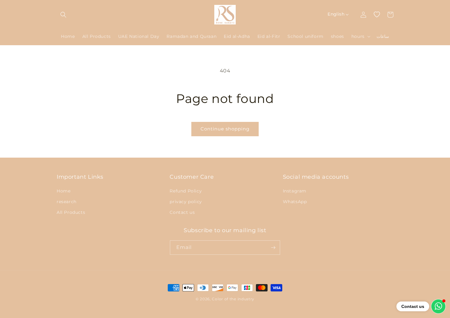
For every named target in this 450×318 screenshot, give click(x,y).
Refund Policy (186, 191)
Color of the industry (233, 299)
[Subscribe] (273, 247)
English (336, 14)
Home (63, 191)
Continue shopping (225, 129)
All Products (71, 212)
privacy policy (186, 201)
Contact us (182, 212)
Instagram (294, 191)
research (67, 201)
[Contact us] (438, 306)
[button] (63, 14)
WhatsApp (295, 201)
